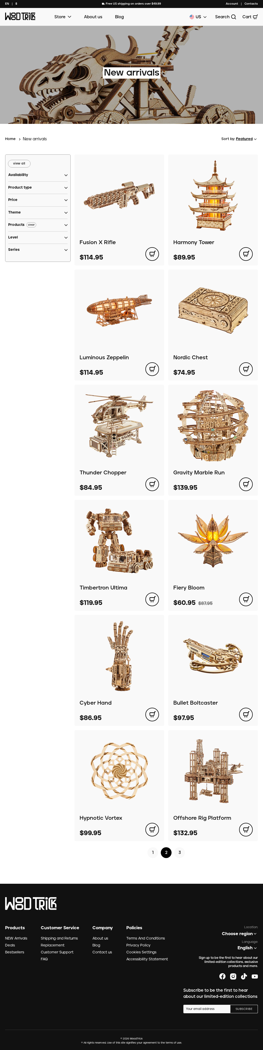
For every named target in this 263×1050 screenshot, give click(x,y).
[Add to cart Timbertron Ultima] (152, 599)
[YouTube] (255, 976)
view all (19, 163)
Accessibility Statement (147, 959)
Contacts (251, 3)
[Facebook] (222, 976)
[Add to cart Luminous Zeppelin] (152, 369)
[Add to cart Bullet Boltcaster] (246, 714)
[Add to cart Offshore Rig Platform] (246, 829)
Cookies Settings (141, 952)
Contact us (102, 952)
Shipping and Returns (59, 938)
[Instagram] (233, 976)
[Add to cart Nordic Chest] (246, 369)
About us (93, 17)
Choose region (237, 934)
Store (59, 17)
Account (232, 3)
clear (31, 225)
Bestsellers (14, 952)
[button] (18, 175)
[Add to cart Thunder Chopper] (152, 484)
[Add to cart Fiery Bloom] (246, 599)
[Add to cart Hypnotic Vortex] (152, 829)
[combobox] (7, 4)
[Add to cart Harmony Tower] (246, 254)
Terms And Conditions (145, 938)
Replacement (52, 945)
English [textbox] (245, 948)
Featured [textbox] (244, 139)
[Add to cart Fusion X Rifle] (152, 254)
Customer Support (57, 952)
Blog (119, 17)
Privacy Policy (138, 945)
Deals (10, 945)
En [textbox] (7, 3)
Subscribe (244, 1009)
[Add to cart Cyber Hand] (152, 714)
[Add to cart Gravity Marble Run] (246, 484)
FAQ (44, 959)
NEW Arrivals (16, 938)
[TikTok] (244, 976)
